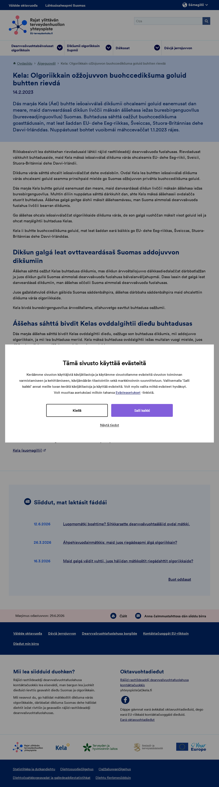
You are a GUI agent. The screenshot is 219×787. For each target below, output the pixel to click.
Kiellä (77, 410)
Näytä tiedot (109, 425)
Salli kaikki (142, 410)
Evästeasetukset (128, 392)
